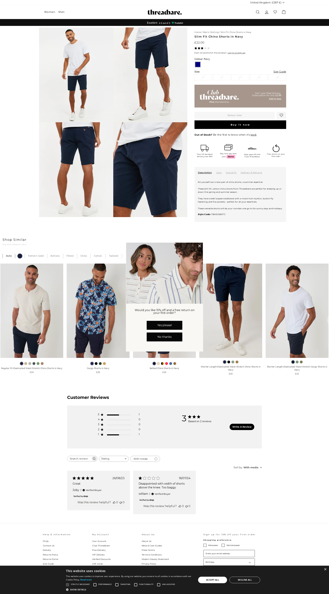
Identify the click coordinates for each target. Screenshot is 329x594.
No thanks (164, 336)
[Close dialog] (199, 246)
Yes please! (164, 325)
